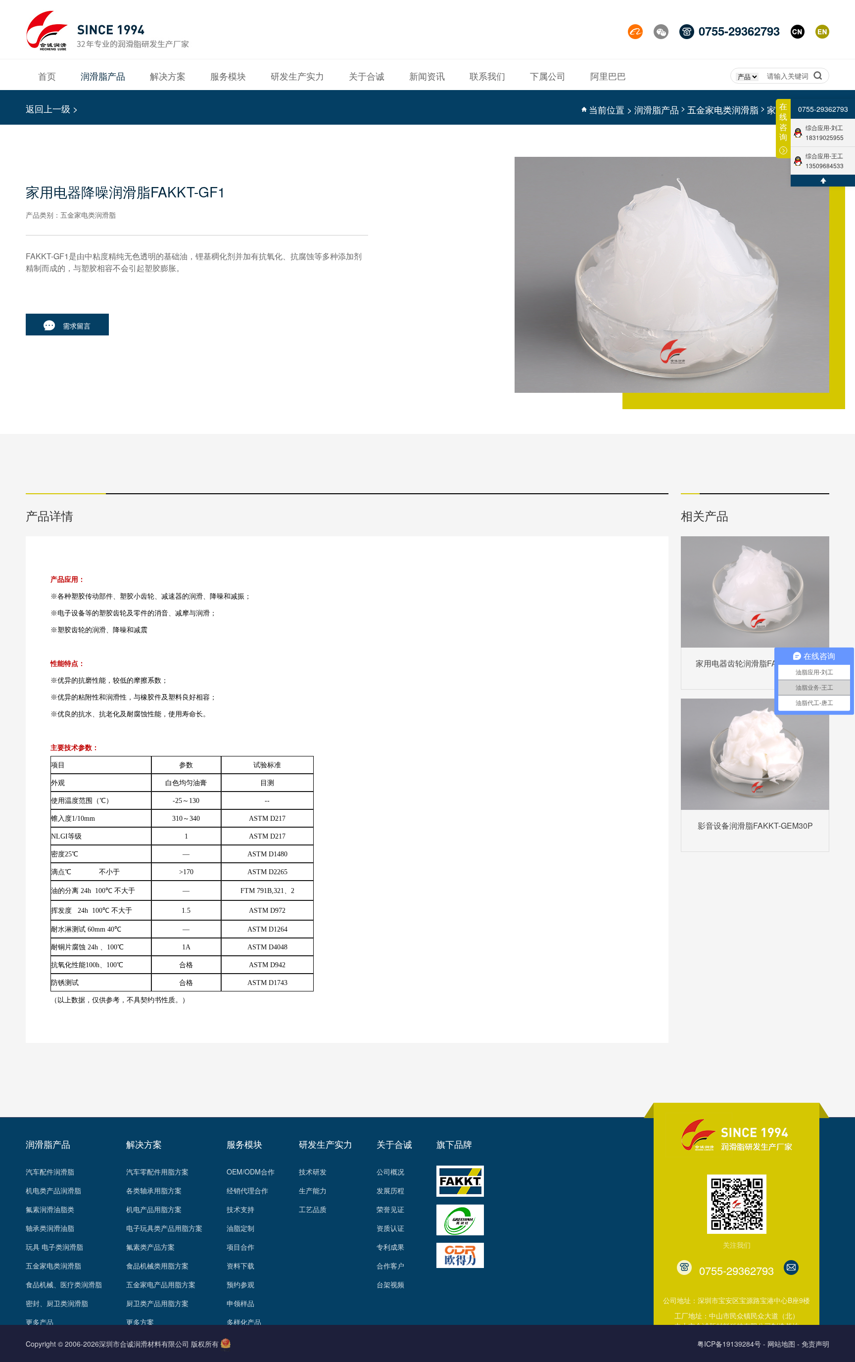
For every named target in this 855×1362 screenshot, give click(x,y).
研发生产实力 (325, 1143)
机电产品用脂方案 (154, 1209)
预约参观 (240, 1284)
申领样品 (240, 1303)
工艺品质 (313, 1209)
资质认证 (390, 1228)
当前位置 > (610, 109)
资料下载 (240, 1265)
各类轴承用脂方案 (154, 1190)
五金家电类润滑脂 (723, 109)
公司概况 (390, 1171)
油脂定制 (240, 1228)
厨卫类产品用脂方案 (157, 1303)
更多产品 (39, 1322)
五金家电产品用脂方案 (160, 1284)
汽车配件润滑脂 (50, 1171)
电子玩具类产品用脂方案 (164, 1228)
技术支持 (240, 1209)
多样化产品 (244, 1322)
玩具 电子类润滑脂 (54, 1247)
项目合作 (240, 1247)
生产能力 (313, 1190)
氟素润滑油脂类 (50, 1209)
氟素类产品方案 (150, 1247)
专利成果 (390, 1247)
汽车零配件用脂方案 (157, 1171)
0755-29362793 (823, 109)
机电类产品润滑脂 (53, 1190)
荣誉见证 (390, 1209)
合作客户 (390, 1265)
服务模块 (244, 1143)
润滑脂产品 (656, 109)
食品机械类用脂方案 (157, 1265)
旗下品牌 (454, 1143)
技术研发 (313, 1171)
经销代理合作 (247, 1190)
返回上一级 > (52, 108)
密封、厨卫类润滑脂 (57, 1303)
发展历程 (390, 1190)
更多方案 (140, 1322)
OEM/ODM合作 (251, 1171)
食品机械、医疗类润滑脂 (64, 1284)
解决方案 (144, 1143)
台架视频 (390, 1284)
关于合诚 (394, 1143)
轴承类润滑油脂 (50, 1228)
